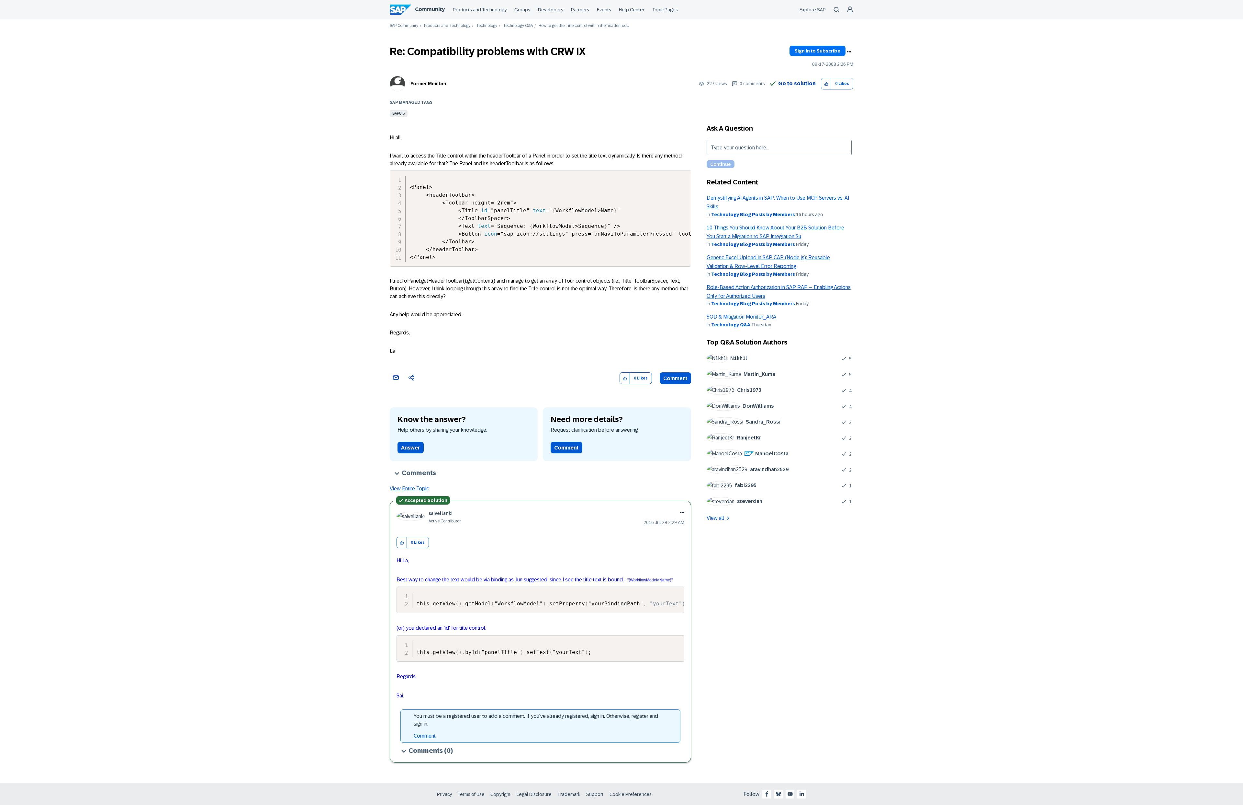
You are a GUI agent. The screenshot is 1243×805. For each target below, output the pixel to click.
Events (604, 9)
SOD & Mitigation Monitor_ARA (741, 317)
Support (595, 794)
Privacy (444, 794)
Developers (550, 9)
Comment (675, 378)
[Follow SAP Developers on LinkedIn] (801, 794)
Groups (522, 9)
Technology (486, 26)
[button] (826, 83)
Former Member (428, 83)
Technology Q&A (518, 26)
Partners (580, 9)
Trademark (568, 794)
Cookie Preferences (631, 794)
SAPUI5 (398, 113)
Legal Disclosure (534, 794)
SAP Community (404, 26)
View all (715, 518)
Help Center (631, 9)
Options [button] (849, 51)
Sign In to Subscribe (817, 50)
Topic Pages (665, 9)
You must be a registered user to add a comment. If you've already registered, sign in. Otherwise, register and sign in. (536, 720)
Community (430, 9)
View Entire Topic (409, 488)
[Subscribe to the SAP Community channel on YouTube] (790, 794)
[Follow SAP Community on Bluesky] (778, 794)
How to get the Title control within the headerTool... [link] (584, 26)
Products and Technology (480, 9)
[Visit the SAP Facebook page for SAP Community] (766, 794)
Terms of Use (471, 794)
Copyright (500, 794)
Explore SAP (813, 9)
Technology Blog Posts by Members (753, 214)
